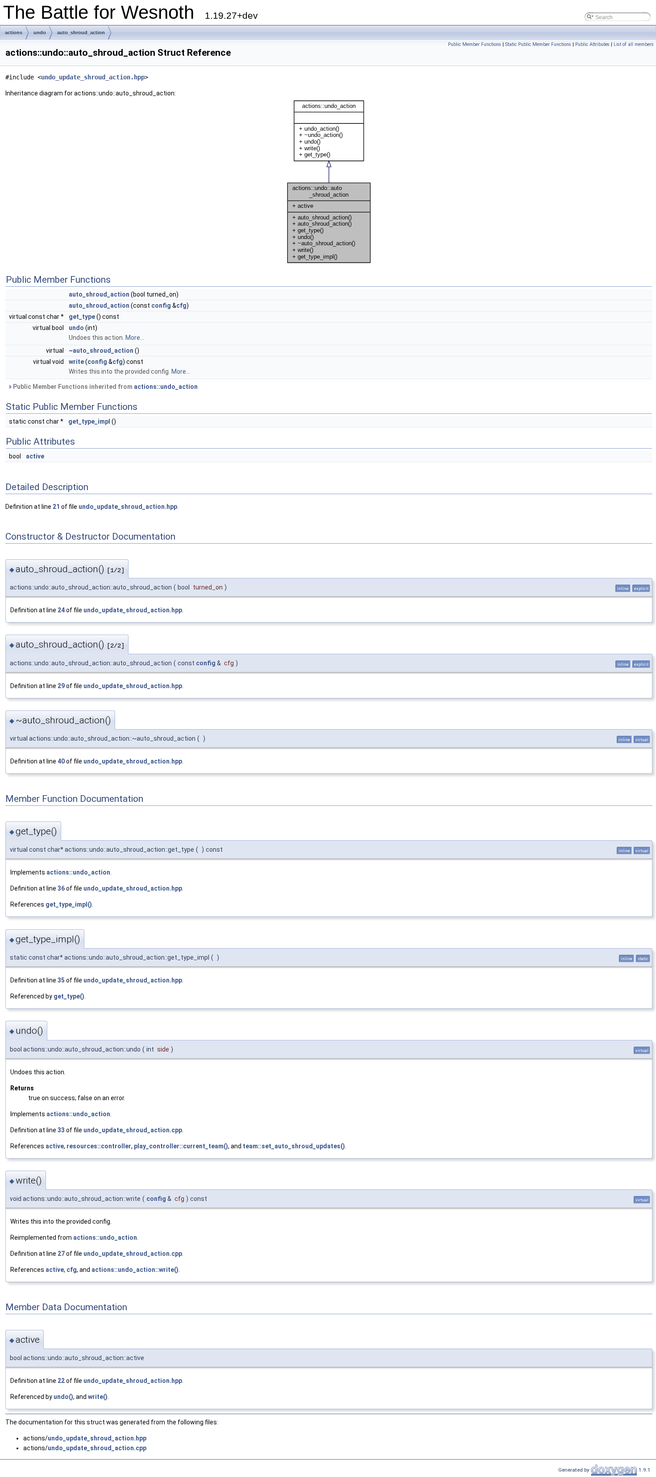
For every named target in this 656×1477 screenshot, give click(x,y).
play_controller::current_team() (181, 1146)
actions (13, 32)
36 (61, 888)
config (161, 305)
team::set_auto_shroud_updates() (294, 1146)
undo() (63, 1396)
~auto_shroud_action (101, 350)
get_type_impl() (69, 904)
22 (61, 1380)
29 (61, 685)
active (35, 456)
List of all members (634, 44)
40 (61, 761)
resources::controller (98, 1146)
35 (61, 980)
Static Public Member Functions (538, 44)
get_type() (69, 996)
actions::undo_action (166, 386)
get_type (82, 316)
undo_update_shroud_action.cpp (132, 1130)
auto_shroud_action (81, 32)
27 (61, 1253)
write (76, 361)
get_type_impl (89, 421)
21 (56, 506)
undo (39, 32)
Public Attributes (592, 44)
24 (61, 610)
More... (134, 337)
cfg (181, 305)
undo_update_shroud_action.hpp (93, 77)
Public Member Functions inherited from (105, 386)
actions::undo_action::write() (135, 1269)
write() (98, 1396)
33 (61, 1130)
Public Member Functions (474, 44)
